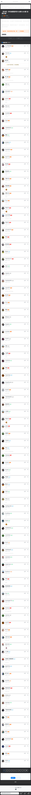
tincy (6, 302)
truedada (7, 113)
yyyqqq (7, 142)
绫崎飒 (6, 69)
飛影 (6, 367)
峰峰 (6, 135)
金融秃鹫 (7, 185)
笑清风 (6, 477)
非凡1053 (7, 644)
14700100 (7, 360)
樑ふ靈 (6, 76)
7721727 (7, 53)
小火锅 (6, 651)
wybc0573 (7, 287)
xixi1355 (7, 680)
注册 (18, 777)
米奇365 (7, 207)
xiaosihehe (7, 149)
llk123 (6, 629)
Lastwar (7, 615)
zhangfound (8, 382)
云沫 (6, 84)
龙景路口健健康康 (9, 658)
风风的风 (7, 171)
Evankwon (7, 571)
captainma (7, 557)
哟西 (6, 753)
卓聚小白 (7, 193)
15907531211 (8, 258)
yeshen (7, 98)
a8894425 (7, 637)
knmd (6, 542)
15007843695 (8, 396)
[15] (28, 793)
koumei (7, 469)
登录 (13, 777)
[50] (25, 793)
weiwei (6, 746)
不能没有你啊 (8, 709)
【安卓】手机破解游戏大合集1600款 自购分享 (13, 7)
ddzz (6, 266)
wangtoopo (8, 564)
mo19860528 (8, 45)
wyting (6, 695)
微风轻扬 (7, 244)
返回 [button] (15, 781)
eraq (6, 105)
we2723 (7, 622)
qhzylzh (7, 389)
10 (24, 770)
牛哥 (6, 717)
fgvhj (6, 120)
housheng (7, 513)
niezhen (7, 462)
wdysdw (7, 273)
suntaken (7, 331)
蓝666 (6, 484)
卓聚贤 (6, 433)
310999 (7, 338)
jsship (6, 426)
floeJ (6, 200)
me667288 (7, 215)
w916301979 (8, 229)
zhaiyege (7, 455)
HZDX (6, 760)
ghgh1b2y (7, 666)
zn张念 (6, 411)
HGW (6, 491)
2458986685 (8, 549)
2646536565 (8, 738)
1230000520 (8, 127)
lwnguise (7, 324)
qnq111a (7, 156)
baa (6, 593)
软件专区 (6, 6)
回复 (18, 31)
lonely (6, 520)
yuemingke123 (8, 600)
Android (4, 34)
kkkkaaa (7, 316)
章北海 (6, 164)
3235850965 (8, 527)
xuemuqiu (7, 702)
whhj (6, 498)
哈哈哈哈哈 (7, 586)
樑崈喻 (6, 15)
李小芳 (6, 295)
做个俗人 (7, 673)
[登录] (29, 1)
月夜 (6, 578)
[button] (10, 42)
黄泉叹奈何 (7, 688)
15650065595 (8, 280)
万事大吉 (7, 178)
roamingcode (8, 506)
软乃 (6, 731)
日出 (6, 447)
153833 (7, 440)
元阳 (6, 346)
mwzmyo (7, 607)
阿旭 (6, 236)
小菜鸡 (6, 353)
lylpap (6, 251)
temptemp (7, 375)
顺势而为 (7, 724)
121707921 (7, 535)
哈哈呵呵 (7, 404)
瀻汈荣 (6, 60)
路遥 (6, 309)
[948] (21, 793)
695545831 (7, 91)
